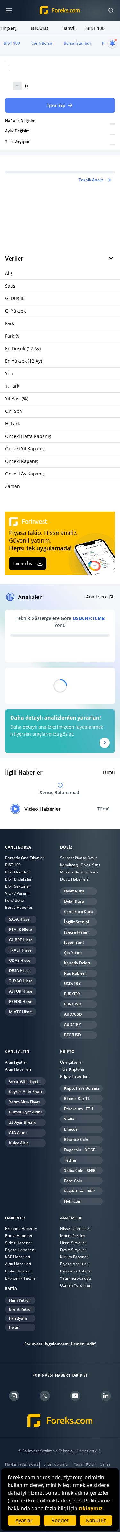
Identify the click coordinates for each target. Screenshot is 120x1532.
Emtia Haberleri (19, 1271)
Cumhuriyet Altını (25, 1112)
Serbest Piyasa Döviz (78, 858)
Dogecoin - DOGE (79, 1150)
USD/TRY (72, 983)
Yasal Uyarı (79, 1467)
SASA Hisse (19, 919)
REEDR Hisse (20, 1001)
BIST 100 (12, 43)
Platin (14, 1327)
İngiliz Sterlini (76, 922)
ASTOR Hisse (20, 991)
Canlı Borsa (41, 43)
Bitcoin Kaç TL (77, 1098)
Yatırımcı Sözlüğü (75, 1278)
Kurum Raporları (74, 1257)
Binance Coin (76, 1139)
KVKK (90, 1464)
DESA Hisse (19, 970)
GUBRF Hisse (21, 940)
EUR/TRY (72, 993)
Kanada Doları (77, 963)
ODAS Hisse (19, 960)
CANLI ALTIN (17, 1051)
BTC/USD (72, 1035)
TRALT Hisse (20, 950)
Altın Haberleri (18, 1069)
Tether (70, 1160)
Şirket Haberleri (19, 1242)
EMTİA (11, 1288)
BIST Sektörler (17, 886)
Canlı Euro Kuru (78, 911)
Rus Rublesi (74, 973)
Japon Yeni (74, 942)
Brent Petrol (20, 1309)
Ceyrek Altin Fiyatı (25, 1091)
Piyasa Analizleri (74, 1264)
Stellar (70, 1119)
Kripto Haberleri (74, 1076)
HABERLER (15, 1218)
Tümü (108, 772)
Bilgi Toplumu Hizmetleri (55, 1467)
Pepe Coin (73, 1180)
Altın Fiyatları (16, 1062)
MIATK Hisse (20, 1011)
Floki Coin (73, 1201)
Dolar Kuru (74, 901)
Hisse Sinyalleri (73, 1242)
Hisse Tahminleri (75, 1228)
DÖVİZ (66, 847)
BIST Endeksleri (19, 879)
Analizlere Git (100, 597)
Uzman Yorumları (76, 1285)
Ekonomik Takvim (20, 1278)
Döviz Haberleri (74, 879)
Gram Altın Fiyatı (24, 1081)
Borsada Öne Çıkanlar (24, 858)
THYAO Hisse (21, 981)
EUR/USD (72, 1004)
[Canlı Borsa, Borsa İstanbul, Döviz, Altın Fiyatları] (60, 1421)
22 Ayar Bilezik (22, 1122)
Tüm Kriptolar (72, 1069)
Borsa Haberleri (19, 907)
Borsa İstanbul (77, 43)
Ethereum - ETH (78, 1108)
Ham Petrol (19, 1300)
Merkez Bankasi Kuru (79, 872)
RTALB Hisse (20, 929)
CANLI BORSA (18, 847)
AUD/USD (73, 1014)
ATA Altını (18, 1132)
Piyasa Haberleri (20, 1250)
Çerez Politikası (105, 1467)
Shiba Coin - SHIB (80, 1170)
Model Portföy (72, 1235)
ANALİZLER (70, 1218)
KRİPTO (67, 1051)
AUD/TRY (72, 1024)
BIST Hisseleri (17, 872)
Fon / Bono (14, 900)
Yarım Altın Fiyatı (24, 1101)
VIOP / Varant (16, 893)
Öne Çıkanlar (71, 1062)
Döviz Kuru (74, 891)
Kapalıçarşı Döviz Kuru (80, 865)
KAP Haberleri (17, 1257)
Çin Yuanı (73, 952)
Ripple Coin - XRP (79, 1191)
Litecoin (71, 1129)
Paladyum (18, 1318)
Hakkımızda (15, 1464)
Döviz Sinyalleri (73, 1250)
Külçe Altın (19, 1143)
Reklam (32, 1464)
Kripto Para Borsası (81, 1088)
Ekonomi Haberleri (21, 1228)
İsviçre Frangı (76, 932)
